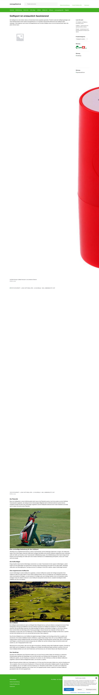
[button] (96, 678)
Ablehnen (80, 689)
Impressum (88, 692)
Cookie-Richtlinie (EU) (77, 5)
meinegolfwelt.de (15, 4)
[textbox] (82, 39)
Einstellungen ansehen (91, 689)
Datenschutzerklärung (81, 692)
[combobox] (82, 39)
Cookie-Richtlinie (73, 692)
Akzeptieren (69, 689)
